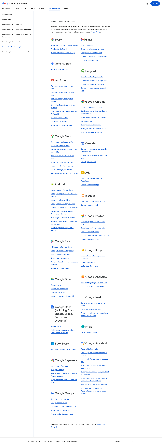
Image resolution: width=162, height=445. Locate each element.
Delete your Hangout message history (94, 80)
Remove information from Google (63, 53)
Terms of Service (37, 8)
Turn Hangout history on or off (92, 77)
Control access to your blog (90, 205)
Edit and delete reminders (90, 266)
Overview (6, 8)
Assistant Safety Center (89, 349)
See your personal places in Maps (62, 142)
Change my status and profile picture (94, 84)
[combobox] (124, 441)
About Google (41, 441)
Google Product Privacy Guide (13, 47)
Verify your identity (57, 370)
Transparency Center (69, 441)
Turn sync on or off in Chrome (91, 132)
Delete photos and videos (90, 239)
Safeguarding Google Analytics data (94, 283)
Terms (58, 441)
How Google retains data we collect (15, 52)
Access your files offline (59, 289)
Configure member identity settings (63, 406)
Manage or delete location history (63, 162)
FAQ (66, 8)
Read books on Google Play (60, 254)
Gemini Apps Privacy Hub (60, 69)
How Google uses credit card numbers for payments (16, 35)
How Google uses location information (16, 30)
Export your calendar (88, 162)
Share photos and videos (90, 232)
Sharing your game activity (60, 268)
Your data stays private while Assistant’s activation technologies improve (93, 390)
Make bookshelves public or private (63, 349)
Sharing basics (56, 285)
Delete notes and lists (88, 262)
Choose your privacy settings (91, 107)
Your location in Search (59, 49)
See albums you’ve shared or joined (93, 228)
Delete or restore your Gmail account (94, 56)
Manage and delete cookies (91, 125)
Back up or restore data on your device (64, 207)
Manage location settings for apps (63, 204)
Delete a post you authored (60, 410)
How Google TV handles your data (63, 218)
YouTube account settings (60, 118)
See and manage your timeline (62, 170)
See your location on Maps (60, 146)
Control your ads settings (90, 185)
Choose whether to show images (93, 49)
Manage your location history (61, 200)
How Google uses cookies (12, 24)
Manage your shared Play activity (62, 251)
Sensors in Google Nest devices (92, 309)
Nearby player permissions (60, 258)
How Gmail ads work (88, 45)
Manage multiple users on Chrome (93, 117)
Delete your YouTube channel (61, 125)
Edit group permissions (59, 403)
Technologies (54, 8)
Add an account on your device (62, 247)
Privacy (51, 441)
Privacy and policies (58, 292)
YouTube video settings (59, 121)
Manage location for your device (62, 190)
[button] (147, 3)
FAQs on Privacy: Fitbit (89, 332)
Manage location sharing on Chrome (94, 128)
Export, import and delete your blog (93, 201)
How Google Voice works (11, 42)
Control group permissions (60, 399)
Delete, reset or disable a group (62, 414)
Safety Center (95, 32)
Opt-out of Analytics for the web (92, 286)
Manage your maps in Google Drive (63, 296)
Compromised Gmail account (91, 53)
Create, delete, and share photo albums (95, 235)
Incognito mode (86, 121)
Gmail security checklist (89, 60)
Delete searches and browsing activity (64, 45)
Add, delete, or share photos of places (64, 173)
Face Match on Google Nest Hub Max (94, 384)
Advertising (6, 20)
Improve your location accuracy (62, 166)
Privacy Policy (20, 8)
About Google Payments (59, 366)
